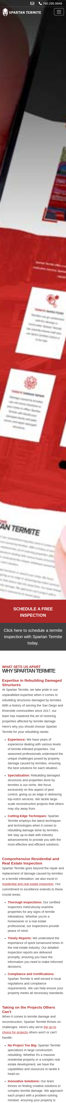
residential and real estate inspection (28, 884)
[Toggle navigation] (59, 11)
